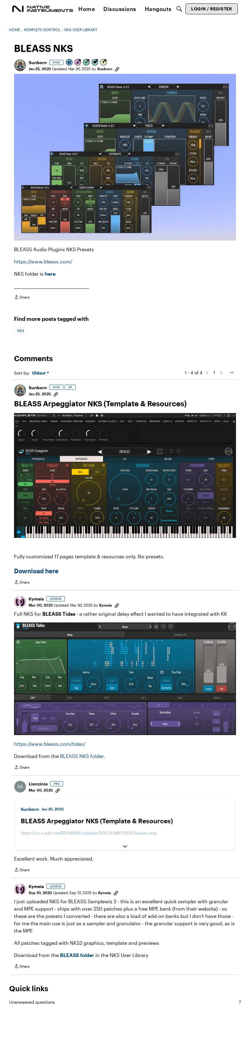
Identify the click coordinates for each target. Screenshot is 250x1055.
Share (22, 298)
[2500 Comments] (95, 63)
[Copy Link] (117, 68)
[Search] (179, 8)
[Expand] (125, 846)
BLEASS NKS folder (82, 756)
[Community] (42, 8)
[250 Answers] (86, 63)
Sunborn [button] (38, 62)
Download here (36, 571)
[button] (20, 65)
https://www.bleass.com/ (43, 261)
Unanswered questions (125, 1002)
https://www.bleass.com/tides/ (49, 744)
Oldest (39, 373)
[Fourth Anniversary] (78, 63)
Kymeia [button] (36, 598)
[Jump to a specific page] (231, 373)
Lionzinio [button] (38, 783)
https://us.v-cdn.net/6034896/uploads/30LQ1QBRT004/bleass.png (89, 833)
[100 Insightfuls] (103, 63)
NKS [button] (20, 330)
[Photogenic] (69, 63)
